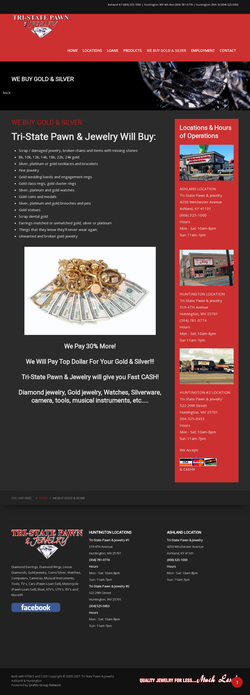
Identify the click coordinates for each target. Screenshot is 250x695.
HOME (72, 50)
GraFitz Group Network (45, 685)
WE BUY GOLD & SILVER (166, 50)
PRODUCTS (132, 50)
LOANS (112, 50)
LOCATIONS (92, 50)
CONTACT (228, 50)
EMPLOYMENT (203, 50)
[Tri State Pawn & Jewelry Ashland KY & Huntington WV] (40, 27)
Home (43, 498)
